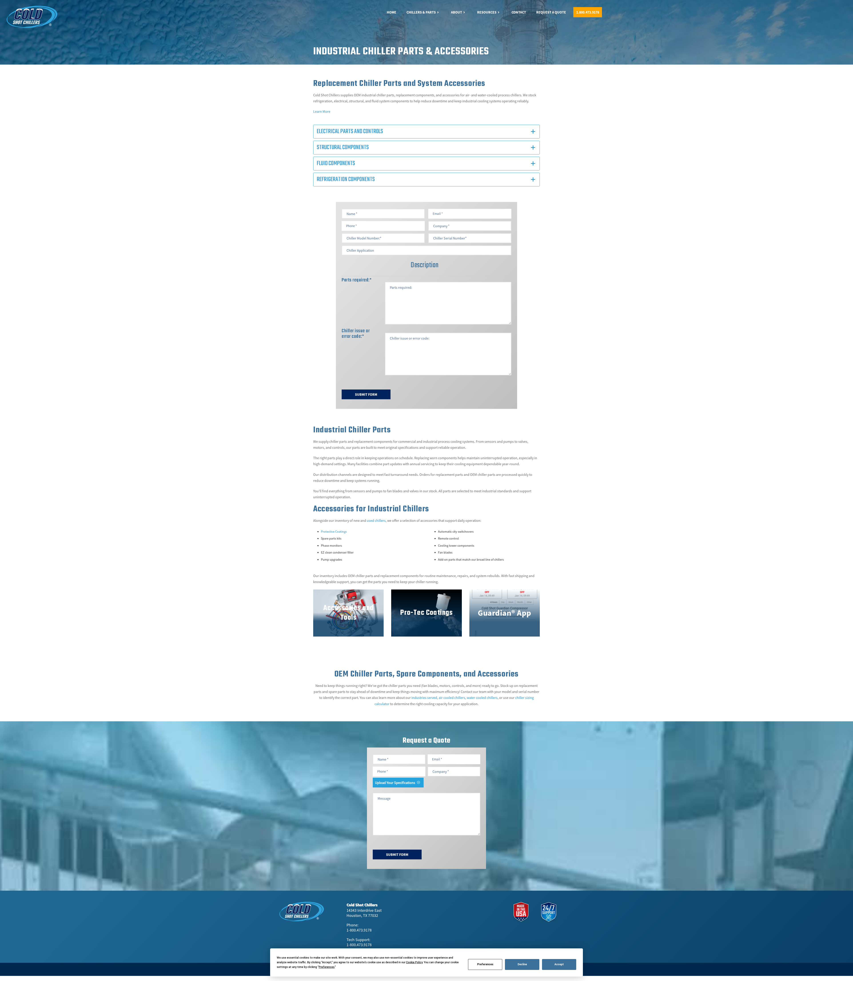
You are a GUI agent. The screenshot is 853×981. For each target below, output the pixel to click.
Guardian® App (504, 613)
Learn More (321, 111)
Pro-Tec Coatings (426, 613)
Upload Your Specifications (395, 782)
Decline (522, 964)
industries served (424, 697)
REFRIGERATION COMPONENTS (346, 179)
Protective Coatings (334, 532)
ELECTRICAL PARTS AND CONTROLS (350, 131)
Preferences (485, 964)
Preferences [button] (327, 967)
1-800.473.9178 (359, 930)
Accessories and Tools (348, 613)
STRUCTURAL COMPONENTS (343, 147)
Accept (559, 964)
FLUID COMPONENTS (336, 163)
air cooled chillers (452, 697)
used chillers (376, 520)
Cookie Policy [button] (414, 962)
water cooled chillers (482, 697)
